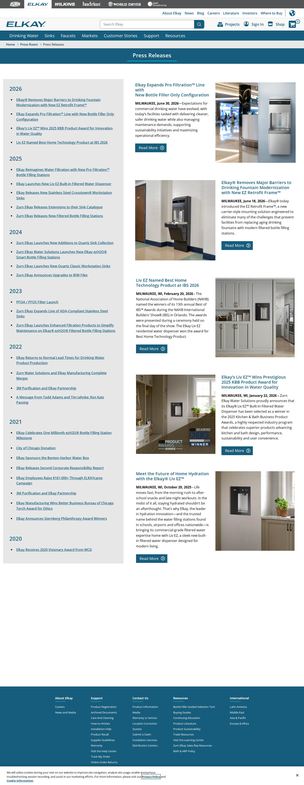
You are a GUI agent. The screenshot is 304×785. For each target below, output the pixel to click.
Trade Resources (183, 734)
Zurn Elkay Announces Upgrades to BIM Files (52, 275)
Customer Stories (120, 35)
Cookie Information (20, 781)
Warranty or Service (144, 718)
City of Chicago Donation (36, 448)
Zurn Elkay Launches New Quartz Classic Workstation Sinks (63, 266)
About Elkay (171, 13)
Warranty (97, 745)
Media (136, 712)
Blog (200, 13)
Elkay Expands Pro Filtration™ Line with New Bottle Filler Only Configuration (65, 117)
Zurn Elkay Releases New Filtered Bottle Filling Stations (59, 216)
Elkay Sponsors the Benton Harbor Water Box (52, 458)
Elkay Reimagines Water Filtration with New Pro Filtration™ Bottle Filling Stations (62, 172)
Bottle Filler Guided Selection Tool (194, 707)
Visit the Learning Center (188, 740)
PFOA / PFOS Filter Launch (37, 302)
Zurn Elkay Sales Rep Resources (192, 745)
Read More (148, 147)
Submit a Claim (141, 734)
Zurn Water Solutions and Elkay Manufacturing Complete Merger (61, 376)
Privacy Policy (151, 777)
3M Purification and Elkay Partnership (46, 388)
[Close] (297, 775)
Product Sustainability (187, 729)
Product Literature (184, 723)
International (294, 13)
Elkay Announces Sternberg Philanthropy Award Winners (61, 518)
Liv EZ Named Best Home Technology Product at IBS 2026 (62, 142)
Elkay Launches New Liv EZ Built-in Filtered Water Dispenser (63, 184)
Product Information (145, 707)
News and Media (65, 712)
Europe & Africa (239, 723)
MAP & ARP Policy (184, 751)
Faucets (68, 35)
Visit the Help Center (103, 751)
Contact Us (140, 698)
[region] (152, 775)
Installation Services (144, 740)
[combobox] (152, 24)
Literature (231, 13)
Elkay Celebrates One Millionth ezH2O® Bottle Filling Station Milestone (64, 435)
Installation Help (101, 729)
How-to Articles (100, 723)
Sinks (50, 35)
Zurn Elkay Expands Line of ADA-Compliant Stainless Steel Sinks (62, 314)
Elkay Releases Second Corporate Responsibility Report (60, 468)
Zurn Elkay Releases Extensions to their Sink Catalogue (59, 207)
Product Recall (100, 734)
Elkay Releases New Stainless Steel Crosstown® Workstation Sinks (64, 195)
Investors (249, 13)
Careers (213, 13)
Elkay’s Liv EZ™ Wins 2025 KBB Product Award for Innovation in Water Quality (64, 131)
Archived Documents (104, 712)
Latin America (238, 707)
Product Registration (104, 707)
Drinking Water (23, 35)
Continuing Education (186, 718)
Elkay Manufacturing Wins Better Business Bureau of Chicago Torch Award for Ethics (65, 506)
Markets (90, 35)
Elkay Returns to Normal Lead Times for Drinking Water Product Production (60, 360)
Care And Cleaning (102, 718)
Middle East (237, 712)
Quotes (137, 729)
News (189, 13)
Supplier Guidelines (103, 740)
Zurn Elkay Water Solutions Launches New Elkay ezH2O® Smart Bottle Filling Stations (61, 255)
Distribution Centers (145, 745)
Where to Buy (271, 13)
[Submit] (199, 24)
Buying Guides (182, 712)
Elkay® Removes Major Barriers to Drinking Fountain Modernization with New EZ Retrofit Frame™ (58, 102)
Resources (175, 35)
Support (151, 35)
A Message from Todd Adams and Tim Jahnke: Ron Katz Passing (60, 400)
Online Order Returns (104, 762)
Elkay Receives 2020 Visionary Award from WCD (54, 549)
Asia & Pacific (238, 718)
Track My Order (100, 756)
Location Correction (144, 723)
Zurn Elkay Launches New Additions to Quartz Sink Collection (64, 243)
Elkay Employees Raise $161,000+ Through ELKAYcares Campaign (59, 481)
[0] (292, 24)
